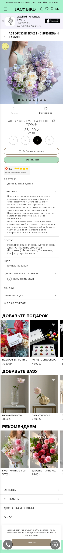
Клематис (30, 253)
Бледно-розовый (17, 265)
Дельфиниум (29, 250)
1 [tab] (18, 100)
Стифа (11, 253)
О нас (8, 517)
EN (57, 8)
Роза (10, 244)
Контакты (11, 499)
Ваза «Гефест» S (41, 415)
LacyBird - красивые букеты (28, 18)
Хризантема (45, 250)
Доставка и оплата (19, 508)
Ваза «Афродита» (12, 415)
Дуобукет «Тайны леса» (44, 471)
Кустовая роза (46, 244)
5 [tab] (34, 100)
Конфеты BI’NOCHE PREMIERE (44, 360)
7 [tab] (41, 100)
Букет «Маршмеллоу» (14, 471)
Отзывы (10, 490)
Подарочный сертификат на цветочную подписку (14, 360)
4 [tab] (30, 100)
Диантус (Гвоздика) (18, 247)
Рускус (20, 253)
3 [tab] (26, 100)
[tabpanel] (31, 72)
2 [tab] (23, 100)
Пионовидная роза (25, 244)
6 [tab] (37, 100)
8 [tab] (45, 100)
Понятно (31, 542)
